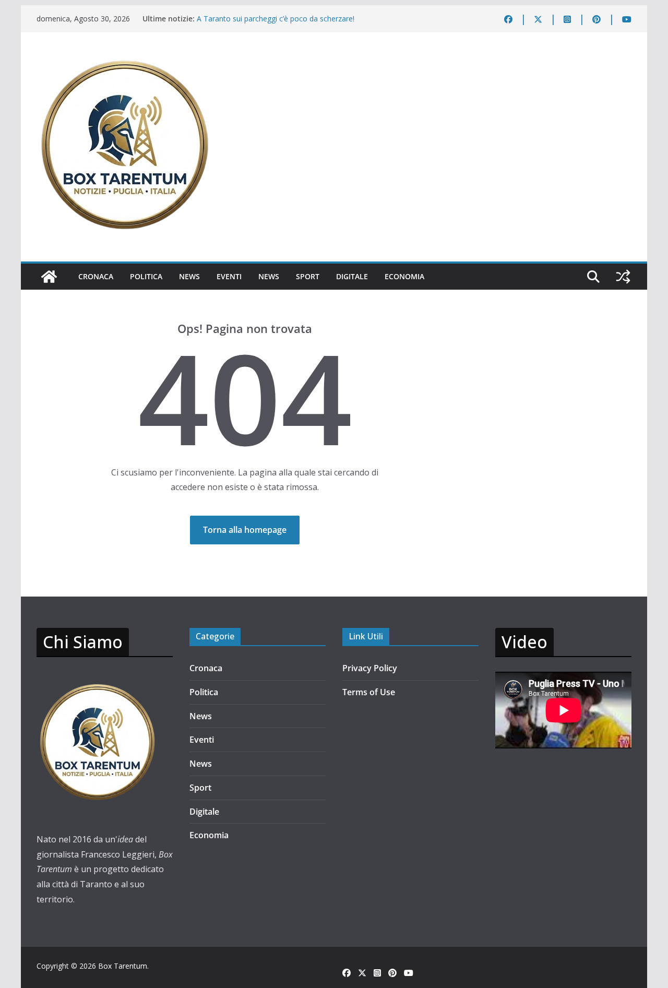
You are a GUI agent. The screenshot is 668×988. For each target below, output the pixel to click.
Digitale (352, 276)
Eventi (229, 276)
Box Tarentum (122, 966)
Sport (307, 276)
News (189, 276)
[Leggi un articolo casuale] (623, 276)
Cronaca (95, 276)
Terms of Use (368, 692)
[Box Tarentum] (49, 276)
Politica (146, 276)
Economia (404, 276)
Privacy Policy (369, 668)
